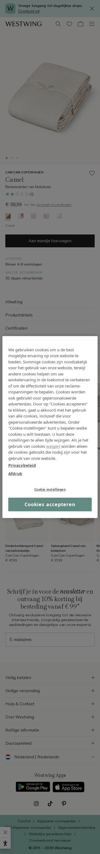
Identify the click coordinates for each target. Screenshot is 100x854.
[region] (49, 427)
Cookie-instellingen (50, 489)
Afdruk (15, 473)
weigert (53, 446)
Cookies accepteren (50, 504)
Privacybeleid (22, 465)
